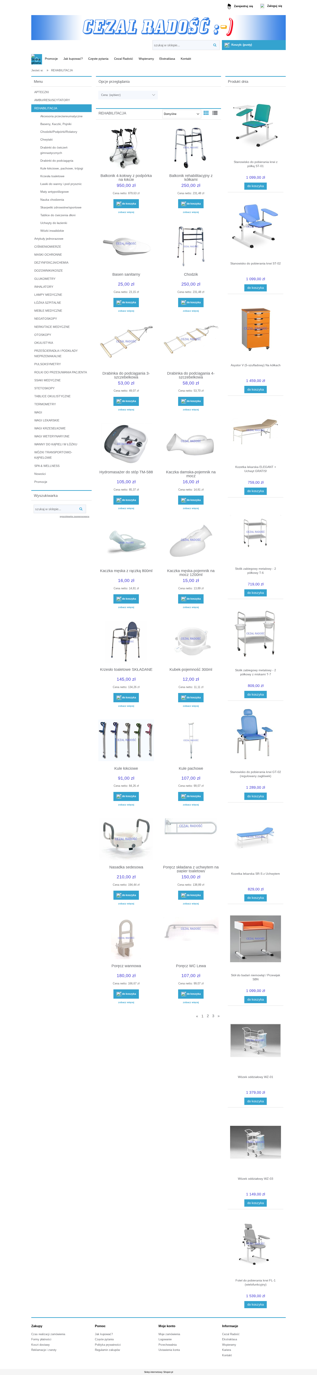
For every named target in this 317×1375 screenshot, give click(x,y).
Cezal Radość (231, 1334)
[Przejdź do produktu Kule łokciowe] (126, 741)
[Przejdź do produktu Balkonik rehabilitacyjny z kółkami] (191, 148)
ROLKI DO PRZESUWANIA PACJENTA (60, 372)
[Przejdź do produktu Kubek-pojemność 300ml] (191, 642)
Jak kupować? (104, 1334)
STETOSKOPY (44, 388)
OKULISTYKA (43, 342)
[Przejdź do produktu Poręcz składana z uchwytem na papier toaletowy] (191, 839)
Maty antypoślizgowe (54, 191)
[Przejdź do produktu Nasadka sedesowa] (126, 839)
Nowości (40, 474)
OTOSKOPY (42, 334)
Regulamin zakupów (107, 1350)
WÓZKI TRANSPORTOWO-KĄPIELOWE (53, 455)
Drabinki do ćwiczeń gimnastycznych (53, 150)
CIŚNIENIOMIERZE (47, 246)
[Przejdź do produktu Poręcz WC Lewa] (191, 938)
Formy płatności (41, 1339)
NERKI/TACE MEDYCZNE (52, 326)
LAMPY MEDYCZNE (48, 294)
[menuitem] (51, 58)
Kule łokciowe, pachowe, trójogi (61, 168)
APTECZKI (41, 92)
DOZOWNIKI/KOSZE (48, 270)
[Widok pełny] (215, 113)
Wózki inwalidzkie (52, 230)
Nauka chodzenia (52, 199)
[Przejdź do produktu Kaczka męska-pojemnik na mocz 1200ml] (191, 543)
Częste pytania (104, 1339)
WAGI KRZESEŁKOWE (50, 428)
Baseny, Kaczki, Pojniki (55, 124)
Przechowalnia (167, 1344)
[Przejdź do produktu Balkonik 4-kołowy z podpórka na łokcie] (126, 148)
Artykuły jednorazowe (48, 238)
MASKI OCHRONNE (48, 254)
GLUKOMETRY (44, 278)
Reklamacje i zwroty (43, 1350)
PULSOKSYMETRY (47, 364)
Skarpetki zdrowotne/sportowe (61, 207)
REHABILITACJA (45, 108)
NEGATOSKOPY (45, 318)
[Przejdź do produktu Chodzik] (191, 247)
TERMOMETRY (45, 404)
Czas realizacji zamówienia (48, 1334)
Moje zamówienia (169, 1334)
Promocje (40, 481)
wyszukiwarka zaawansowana (74, 516)
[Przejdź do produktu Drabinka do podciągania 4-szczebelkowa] (191, 346)
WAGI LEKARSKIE (46, 420)
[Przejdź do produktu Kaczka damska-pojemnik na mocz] (191, 444)
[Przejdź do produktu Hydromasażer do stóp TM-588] (126, 444)
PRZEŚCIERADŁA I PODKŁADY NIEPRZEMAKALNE (56, 353)
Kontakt (227, 1355)
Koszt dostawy (40, 1344)
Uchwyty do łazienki (53, 223)
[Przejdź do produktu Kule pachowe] (191, 741)
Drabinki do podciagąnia (56, 160)
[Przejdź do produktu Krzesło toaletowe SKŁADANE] (126, 642)
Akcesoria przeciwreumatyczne (61, 116)
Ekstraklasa (229, 1339)
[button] (126, 212)
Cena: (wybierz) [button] (111, 95)
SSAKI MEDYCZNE (47, 380)
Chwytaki (46, 139)
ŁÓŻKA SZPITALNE (47, 302)
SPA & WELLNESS (47, 466)
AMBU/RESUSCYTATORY (52, 100)
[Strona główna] (158, 26)
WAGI (38, 412)
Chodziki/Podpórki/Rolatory (58, 131)
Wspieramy (229, 1344)
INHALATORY (43, 286)
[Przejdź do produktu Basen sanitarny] (126, 247)
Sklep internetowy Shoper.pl (158, 1372)
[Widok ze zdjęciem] (206, 113)
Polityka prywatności (108, 1344)
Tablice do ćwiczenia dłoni (57, 215)
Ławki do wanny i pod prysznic (61, 184)
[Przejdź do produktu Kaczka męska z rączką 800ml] (126, 543)
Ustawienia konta (169, 1350)
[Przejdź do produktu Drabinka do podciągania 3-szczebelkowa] (126, 346)
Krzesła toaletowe (52, 176)
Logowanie (165, 1339)
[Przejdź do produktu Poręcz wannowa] (126, 938)
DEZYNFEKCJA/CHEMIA (51, 262)
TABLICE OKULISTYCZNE (52, 396)
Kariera (226, 1350)
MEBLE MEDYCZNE (48, 310)
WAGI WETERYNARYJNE (51, 436)
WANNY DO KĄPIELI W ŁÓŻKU (55, 444)
